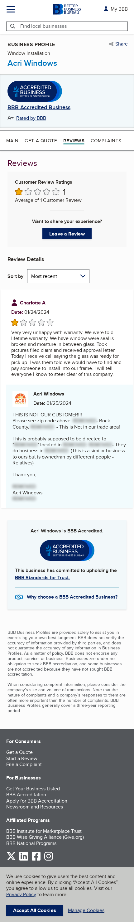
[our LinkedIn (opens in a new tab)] (24, 859)
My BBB (119, 9)
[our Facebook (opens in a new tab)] (36, 859)
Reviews (73, 140)
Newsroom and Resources (34, 806)
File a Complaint (24, 764)
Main (12, 140)
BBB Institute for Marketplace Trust (44, 831)
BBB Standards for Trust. (42, 577)
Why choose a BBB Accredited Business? (72, 596)
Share (121, 43)
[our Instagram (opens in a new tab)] (49, 859)
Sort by (15, 276)
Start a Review (21, 758)
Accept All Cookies (34, 910)
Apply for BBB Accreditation (36, 800)
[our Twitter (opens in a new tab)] (11, 859)
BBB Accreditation (26, 794)
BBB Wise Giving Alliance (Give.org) (45, 837)
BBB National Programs (31, 843)
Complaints (106, 140)
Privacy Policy (21, 894)
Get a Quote (41, 140)
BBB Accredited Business (38, 107)
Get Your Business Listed (33, 788)
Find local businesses (43, 26)
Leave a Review (66, 233)
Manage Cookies (86, 910)
